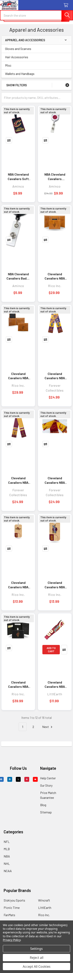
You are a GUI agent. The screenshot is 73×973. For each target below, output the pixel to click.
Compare (9, 140)
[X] (18, 779)
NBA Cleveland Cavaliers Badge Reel (18, 276)
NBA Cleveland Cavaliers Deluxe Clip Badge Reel (54, 176)
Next (45, 727)
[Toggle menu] (5, 5)
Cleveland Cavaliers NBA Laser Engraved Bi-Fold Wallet (18, 376)
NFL (7, 841)
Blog (43, 805)
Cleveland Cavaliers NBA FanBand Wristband (55, 684)
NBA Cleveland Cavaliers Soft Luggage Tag (18, 176)
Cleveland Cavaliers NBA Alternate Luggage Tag (18, 585)
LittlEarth (44, 907)
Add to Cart (51, 649)
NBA (7, 856)
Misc (8, 65)
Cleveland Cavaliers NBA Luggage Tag (55, 585)
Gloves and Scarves (18, 49)
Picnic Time (12, 907)
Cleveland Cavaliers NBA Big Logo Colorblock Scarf (18, 480)
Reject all (36, 957)
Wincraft (44, 900)
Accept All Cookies (36, 966)
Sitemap (46, 812)
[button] (67, 85)
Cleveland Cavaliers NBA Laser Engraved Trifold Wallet (54, 276)
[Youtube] (35, 779)
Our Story (46, 785)
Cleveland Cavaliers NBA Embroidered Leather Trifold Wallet (18, 684)
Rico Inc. (44, 915)
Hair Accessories (16, 57)
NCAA (8, 871)
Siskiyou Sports (14, 900)
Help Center (48, 778)
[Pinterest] (26, 779)
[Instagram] (9, 779)
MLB (7, 849)
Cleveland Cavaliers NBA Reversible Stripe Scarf (55, 480)
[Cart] (67, 5)
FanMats (9, 915)
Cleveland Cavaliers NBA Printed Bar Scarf (55, 376)
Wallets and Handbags (19, 74)
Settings (36, 948)
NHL (7, 863)
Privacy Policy (11, 940)
